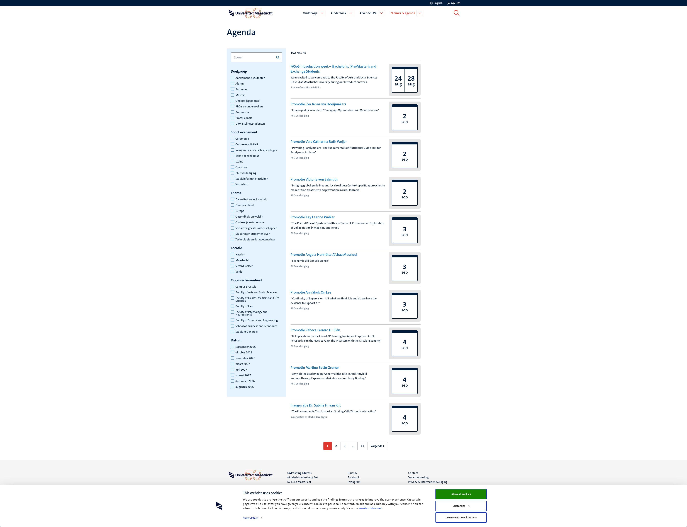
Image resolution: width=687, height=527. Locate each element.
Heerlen (240, 254)
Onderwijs (310, 13)
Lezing (239, 161)
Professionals (243, 118)
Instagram (354, 482)
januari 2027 (243, 375)
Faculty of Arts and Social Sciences (256, 292)
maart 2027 (242, 364)
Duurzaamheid (244, 205)
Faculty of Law (244, 306)
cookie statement (370, 508)
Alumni (239, 83)
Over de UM (368, 13)
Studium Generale (246, 331)
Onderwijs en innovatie (249, 222)
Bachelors (241, 89)
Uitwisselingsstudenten (250, 123)
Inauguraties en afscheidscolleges (256, 150)
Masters (240, 95)
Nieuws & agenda (403, 13)
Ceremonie (242, 138)
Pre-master (242, 112)
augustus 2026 (244, 386)
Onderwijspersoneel (247, 100)
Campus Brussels (245, 286)
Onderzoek (338, 13)
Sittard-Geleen (244, 266)
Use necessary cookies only (461, 517)
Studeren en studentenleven (252, 233)
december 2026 (245, 381)
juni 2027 (241, 369)
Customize (459, 506)
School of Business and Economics (256, 326)
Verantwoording (418, 477)
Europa (239, 211)
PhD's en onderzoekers (249, 106)
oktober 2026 (243, 352)
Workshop (241, 184)
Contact (413, 473)
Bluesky (352, 473)
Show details (250, 518)
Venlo (238, 271)
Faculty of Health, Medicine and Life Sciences (257, 299)
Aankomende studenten (250, 78)
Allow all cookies (461, 494)
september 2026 (245, 346)
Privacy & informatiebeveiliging (427, 482)
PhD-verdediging (245, 173)
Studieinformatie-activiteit (251, 178)
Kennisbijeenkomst (247, 155)
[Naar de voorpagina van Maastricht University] (250, 13)
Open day (241, 167)
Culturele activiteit (246, 144)
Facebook (354, 477)
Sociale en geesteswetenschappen (256, 228)
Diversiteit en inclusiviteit (251, 199)
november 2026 (245, 358)
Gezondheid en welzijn (249, 216)
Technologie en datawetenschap (255, 239)
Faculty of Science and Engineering (256, 320)
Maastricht (242, 260)
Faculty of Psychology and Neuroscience (251, 313)
